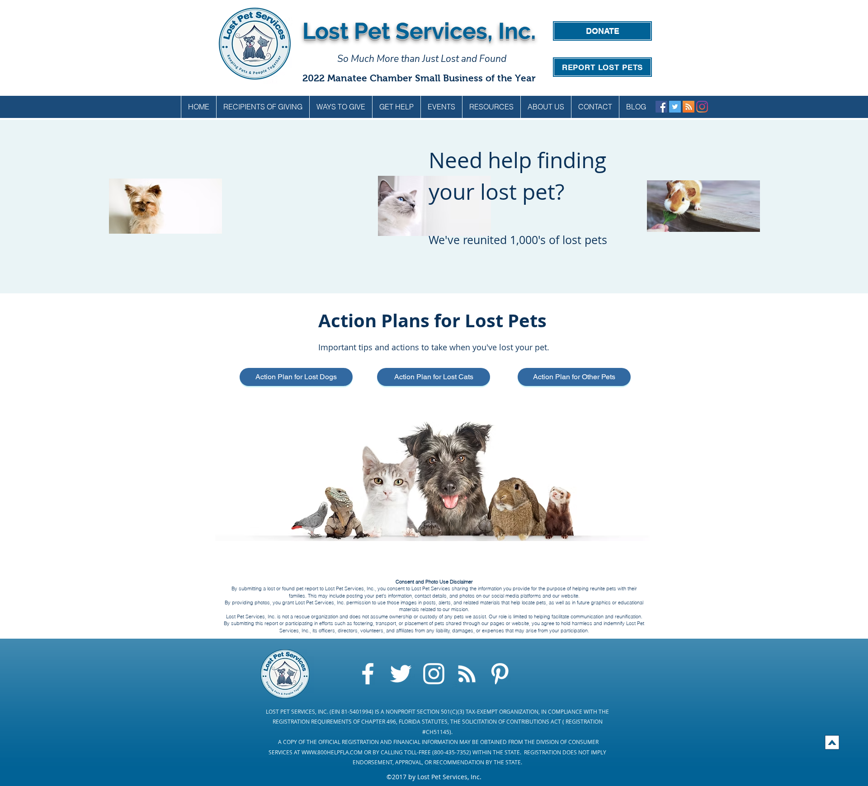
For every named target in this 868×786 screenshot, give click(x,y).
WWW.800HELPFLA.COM (332, 752)
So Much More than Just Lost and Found (421, 58)
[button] (340, 107)
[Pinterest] (500, 673)
